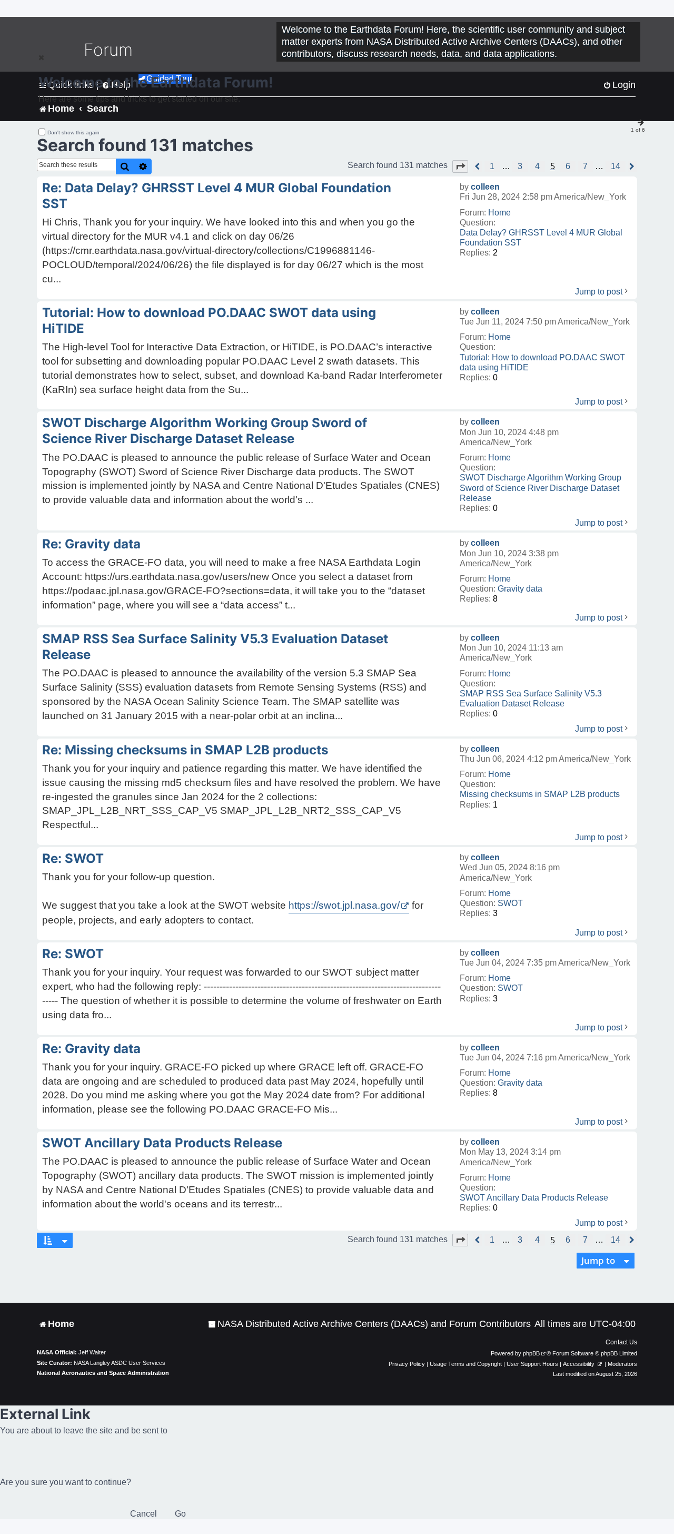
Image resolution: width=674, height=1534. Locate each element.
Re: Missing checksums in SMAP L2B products (185, 750)
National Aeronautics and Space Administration (103, 1373)
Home (499, 212)
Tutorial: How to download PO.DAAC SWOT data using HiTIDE (542, 362)
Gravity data (520, 588)
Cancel (143, 1513)
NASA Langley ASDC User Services (119, 1363)
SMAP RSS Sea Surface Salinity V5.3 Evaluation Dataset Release (531, 698)
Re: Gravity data (91, 544)
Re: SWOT (73, 858)
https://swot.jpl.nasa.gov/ (344, 905)
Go (180, 1513)
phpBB (531, 1353)
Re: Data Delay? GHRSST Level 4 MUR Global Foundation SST (216, 195)
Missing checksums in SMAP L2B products (540, 794)
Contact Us (621, 1342)
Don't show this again (73, 132)
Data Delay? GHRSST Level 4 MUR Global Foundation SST (541, 237)
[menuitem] (369, 1324)
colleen (485, 186)
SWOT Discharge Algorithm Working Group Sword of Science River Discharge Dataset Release (540, 487)
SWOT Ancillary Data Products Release (534, 1197)
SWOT (510, 903)
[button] (460, 166)
